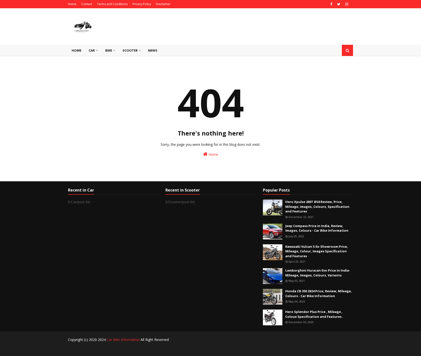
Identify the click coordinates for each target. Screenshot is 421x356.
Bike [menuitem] (108, 50)
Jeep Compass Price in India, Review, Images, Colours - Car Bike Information (316, 228)
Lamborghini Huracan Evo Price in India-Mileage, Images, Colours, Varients (317, 272)
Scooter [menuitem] (130, 50)
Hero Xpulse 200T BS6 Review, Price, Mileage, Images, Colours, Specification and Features (317, 206)
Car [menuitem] (92, 50)
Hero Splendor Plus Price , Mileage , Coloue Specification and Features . (314, 314)
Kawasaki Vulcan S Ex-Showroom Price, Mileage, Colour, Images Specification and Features (316, 251)
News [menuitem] (152, 50)
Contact (86, 4)
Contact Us (345, 349)
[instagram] (346, 4)
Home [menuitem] (76, 50)
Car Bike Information (123, 339)
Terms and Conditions (112, 4)
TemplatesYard (103, 349)
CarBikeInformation (148, 349)
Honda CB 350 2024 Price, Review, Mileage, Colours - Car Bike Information (318, 293)
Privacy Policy (142, 4)
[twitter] (339, 4)
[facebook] (331, 4)
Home (72, 4)
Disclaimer (163, 4)
